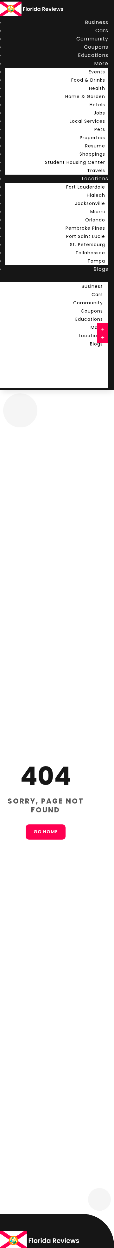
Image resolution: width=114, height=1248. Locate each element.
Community (92, 38)
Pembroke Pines (85, 228)
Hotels (97, 105)
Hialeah (96, 195)
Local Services (87, 121)
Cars (101, 30)
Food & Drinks (88, 80)
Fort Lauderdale (85, 187)
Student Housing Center (75, 162)
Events (97, 72)
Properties (92, 137)
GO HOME (46, 832)
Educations (93, 55)
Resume (95, 146)
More (101, 63)
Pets (99, 129)
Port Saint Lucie (85, 236)
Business (96, 22)
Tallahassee (90, 253)
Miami (97, 211)
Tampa (96, 261)
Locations (95, 178)
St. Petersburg (87, 244)
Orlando (95, 220)
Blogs (100, 269)
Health (97, 88)
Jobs (99, 113)
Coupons (96, 47)
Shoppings (92, 154)
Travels (96, 170)
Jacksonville (90, 203)
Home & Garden (85, 96)
